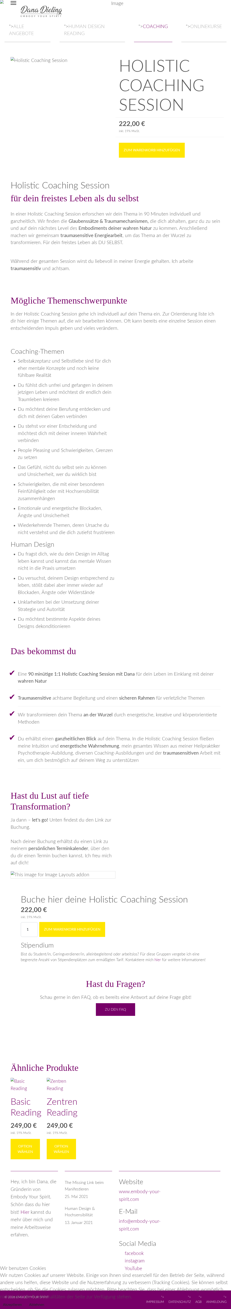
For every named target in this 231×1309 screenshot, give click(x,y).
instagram (135, 1261)
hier (158, 960)
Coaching (155, 26)
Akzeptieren (12, 1305)
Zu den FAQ (115, 1009)
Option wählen (25, 1149)
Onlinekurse (206, 26)
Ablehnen (36, 1305)
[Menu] (13, 11)
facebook (134, 1253)
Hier (25, 1212)
